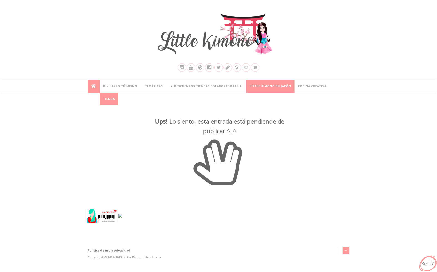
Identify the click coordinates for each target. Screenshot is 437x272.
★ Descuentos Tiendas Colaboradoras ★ (206, 86)
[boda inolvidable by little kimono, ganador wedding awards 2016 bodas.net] (120, 215)
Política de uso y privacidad (109, 250)
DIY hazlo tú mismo (120, 86)
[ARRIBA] (428, 263)
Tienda (109, 99)
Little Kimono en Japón (270, 86)
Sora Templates (337, 257)
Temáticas (154, 86)
